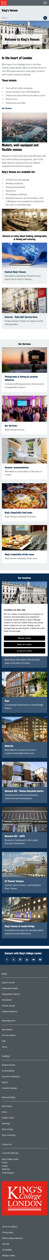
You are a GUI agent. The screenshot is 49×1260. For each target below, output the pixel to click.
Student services (18, 1065)
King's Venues (10, 10)
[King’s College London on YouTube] (33, 959)
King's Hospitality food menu (18, 512)
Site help (13, 1244)
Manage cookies (16, 1256)
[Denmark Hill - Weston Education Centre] (24, 774)
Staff (13, 1041)
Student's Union (17, 1118)
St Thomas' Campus (14, 881)
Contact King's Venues (15, 272)
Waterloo (9, 746)
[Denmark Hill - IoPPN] (24, 819)
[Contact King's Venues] (24, 255)
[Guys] (24, 684)
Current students (18, 1036)
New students (16, 1030)
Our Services (7, 108)
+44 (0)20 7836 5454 (10, 1153)
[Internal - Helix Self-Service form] (24, 300)
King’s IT (14, 1083)
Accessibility (15, 1250)
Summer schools (18, 1006)
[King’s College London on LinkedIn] (26, 959)
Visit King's (15, 1124)
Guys (7, 701)
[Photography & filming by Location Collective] (24, 360)
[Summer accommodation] (24, 450)
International (16, 1000)
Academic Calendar (19, 1088)
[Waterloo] (24, 729)
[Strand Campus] (24, 594)
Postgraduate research (20, 994)
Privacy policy (15, 1232)
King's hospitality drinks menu (19, 554)
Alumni (14, 1047)
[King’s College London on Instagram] (20, 959)
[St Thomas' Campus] (24, 864)
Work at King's (17, 1130)
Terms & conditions (18, 1227)
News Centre (16, 1106)
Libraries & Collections (20, 1077)
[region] (24, 630)
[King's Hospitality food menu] (24, 495)
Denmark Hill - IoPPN (15, 836)
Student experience (19, 1012)
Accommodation (17, 1071)
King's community (18, 1135)
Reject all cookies (24, 644)
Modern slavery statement (20, 1238)
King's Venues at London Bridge (19, 926)
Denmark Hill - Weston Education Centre (24, 791)
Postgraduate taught (19, 989)
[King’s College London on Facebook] (7, 959)
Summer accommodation (17, 467)
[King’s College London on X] (13, 959)
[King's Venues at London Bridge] (24, 909)
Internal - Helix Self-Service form (21, 317)
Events (14, 1112)
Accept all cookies (24, 651)
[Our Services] (24, 409)
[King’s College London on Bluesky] (40, 959)
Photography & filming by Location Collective (21, 378)
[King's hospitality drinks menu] (24, 537)
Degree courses (17, 983)
